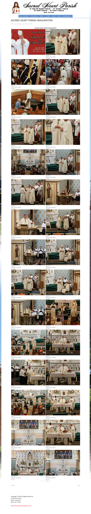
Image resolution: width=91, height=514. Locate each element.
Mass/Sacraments (67, 16)
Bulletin (41, 16)
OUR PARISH (25, 16)
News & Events (34, 16)
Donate (53, 16)
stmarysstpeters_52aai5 (20, 23)
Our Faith (47, 16)
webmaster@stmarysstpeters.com (21, 506)
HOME (20, 16)
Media (59, 16)
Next (79, 485)
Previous (13, 485)
